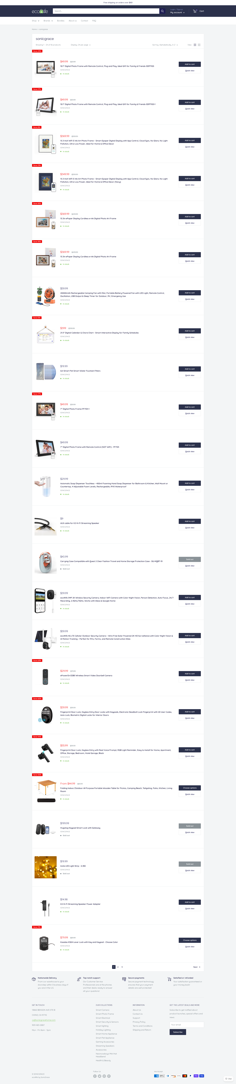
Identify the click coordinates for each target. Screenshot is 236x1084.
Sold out (189, 559)
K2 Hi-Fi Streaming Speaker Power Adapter (80, 904)
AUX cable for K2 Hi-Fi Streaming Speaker (79, 523)
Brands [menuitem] (47, 20)
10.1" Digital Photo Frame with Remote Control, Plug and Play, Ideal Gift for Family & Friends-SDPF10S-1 (107, 104)
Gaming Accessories (105, 1042)
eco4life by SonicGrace (41, 1077)
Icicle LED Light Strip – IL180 (73, 866)
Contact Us (138, 1014)
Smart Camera (102, 1010)
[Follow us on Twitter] (99, 1076)
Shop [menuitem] (34, 20)
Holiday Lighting (103, 1030)
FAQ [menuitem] (94, 20)
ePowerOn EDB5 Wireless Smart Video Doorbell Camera (86, 675)
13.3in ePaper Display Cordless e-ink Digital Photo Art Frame (88, 218)
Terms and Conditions (142, 1026)
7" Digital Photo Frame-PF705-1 (74, 409)
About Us (137, 1010)
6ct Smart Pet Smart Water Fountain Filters (80, 371)
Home (34, 29)
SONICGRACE (65, 70)
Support (136, 1018)
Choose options (190, 788)
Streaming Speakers (105, 1046)
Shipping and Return (142, 1030)
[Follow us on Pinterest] (109, 1076)
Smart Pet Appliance (105, 1038)
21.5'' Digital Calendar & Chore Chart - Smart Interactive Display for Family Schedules (99, 332)
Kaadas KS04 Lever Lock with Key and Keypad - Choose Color (89, 942)
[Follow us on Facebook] (95, 1076)
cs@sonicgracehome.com (44, 1020)
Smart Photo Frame (105, 1014)
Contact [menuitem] (84, 20)
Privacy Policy (139, 1022)
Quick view (189, 70)
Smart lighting (102, 1026)
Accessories (101, 1049)
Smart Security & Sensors (107, 1022)
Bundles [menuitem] (60, 20)
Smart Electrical (103, 1018)
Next (195, 967)
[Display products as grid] (199, 45)
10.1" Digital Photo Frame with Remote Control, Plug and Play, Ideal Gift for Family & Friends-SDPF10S (107, 66)
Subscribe (177, 1032)
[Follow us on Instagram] (104, 1076)
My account (176, 12)
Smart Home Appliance (106, 1034)
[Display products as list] (195, 45)
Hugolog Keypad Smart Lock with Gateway (80, 828)
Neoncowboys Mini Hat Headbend (106, 1055)
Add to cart (190, 64)
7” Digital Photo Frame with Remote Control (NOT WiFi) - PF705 (89, 447)
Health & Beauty (103, 1060)
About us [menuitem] (73, 20)
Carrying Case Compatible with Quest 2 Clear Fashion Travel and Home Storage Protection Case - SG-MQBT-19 (111, 561)
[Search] (162, 11)
